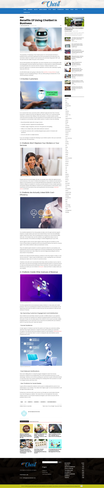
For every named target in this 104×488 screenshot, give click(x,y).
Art (66, 100)
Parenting (67, 185)
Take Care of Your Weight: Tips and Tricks (52, 406)
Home (21, 15)
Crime (66, 116)
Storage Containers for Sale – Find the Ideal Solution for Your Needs (78, 82)
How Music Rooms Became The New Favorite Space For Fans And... (77, 88)
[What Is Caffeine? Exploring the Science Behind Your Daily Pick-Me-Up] (26, 428)
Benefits (30, 401)
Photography (68, 188)
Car (66, 25)
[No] (102, 486)
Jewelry (66, 163)
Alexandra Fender (68, 31)
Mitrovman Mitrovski (25, 25)
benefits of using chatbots (49, 72)
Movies (66, 177)
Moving (66, 179)
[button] (82, 9)
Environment (68, 131)
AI (25, 401)
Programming (68, 192)
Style (49, 9)
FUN (66, 140)
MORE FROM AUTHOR (34, 421)
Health (35, 9)
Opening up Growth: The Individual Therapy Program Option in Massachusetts (77, 69)
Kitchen (66, 165)
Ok (81, 486)
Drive (66, 123)
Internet (67, 161)
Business (30, 9)
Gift (66, 145)
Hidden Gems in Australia (26, 406)
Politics (66, 190)
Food (66, 136)
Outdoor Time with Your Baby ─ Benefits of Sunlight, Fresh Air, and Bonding (40, 435)
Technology (60, 9)
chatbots (43, 401)
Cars (66, 109)
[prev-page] (20, 455)
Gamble (66, 141)
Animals (67, 98)
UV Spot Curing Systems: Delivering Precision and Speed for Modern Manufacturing (78, 51)
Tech (66, 203)
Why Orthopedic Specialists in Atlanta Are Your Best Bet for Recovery (77, 75)
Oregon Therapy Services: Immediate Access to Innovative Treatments (77, 63)
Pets (76, 9)
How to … (67, 159)
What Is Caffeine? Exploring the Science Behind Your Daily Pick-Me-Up (26, 435)
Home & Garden (43, 9)
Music (54, 9)
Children (67, 113)
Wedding (67, 212)
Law (66, 167)
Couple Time (68, 114)
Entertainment (68, 129)
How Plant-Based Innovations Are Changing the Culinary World (40, 451)
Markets (67, 174)
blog (66, 102)
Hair (66, 149)
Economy (67, 125)
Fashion (67, 132)
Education (67, 127)
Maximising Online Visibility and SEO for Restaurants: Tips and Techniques (26, 451)
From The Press (68, 138)
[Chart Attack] (52, 4)
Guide (66, 147)
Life (66, 168)
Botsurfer (41, 266)
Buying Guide (68, 105)
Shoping (67, 195)
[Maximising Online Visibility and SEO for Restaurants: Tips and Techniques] (26, 443)
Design (66, 122)
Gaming (66, 143)
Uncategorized (68, 210)
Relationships (68, 194)
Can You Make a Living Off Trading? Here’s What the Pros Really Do (55, 435)
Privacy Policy (45, 472)
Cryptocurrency (68, 118)
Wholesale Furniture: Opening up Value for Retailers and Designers (77, 57)
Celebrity (67, 111)
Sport (71, 9)
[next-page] (22, 455)
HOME (25, 9)
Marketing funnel (57, 331)
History (66, 152)
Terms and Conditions (46, 474)
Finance (66, 134)
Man (66, 172)
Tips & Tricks (68, 206)
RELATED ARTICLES (24, 421)
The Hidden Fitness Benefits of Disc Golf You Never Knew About (78, 39)
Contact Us (27, 12)
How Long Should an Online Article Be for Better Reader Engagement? (77, 45)
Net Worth (67, 183)
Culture (66, 120)
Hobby (66, 154)
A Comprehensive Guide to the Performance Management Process (55, 450)
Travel (67, 9)
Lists (66, 170)
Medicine (67, 176)
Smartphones (68, 197)
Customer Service (52, 401)
